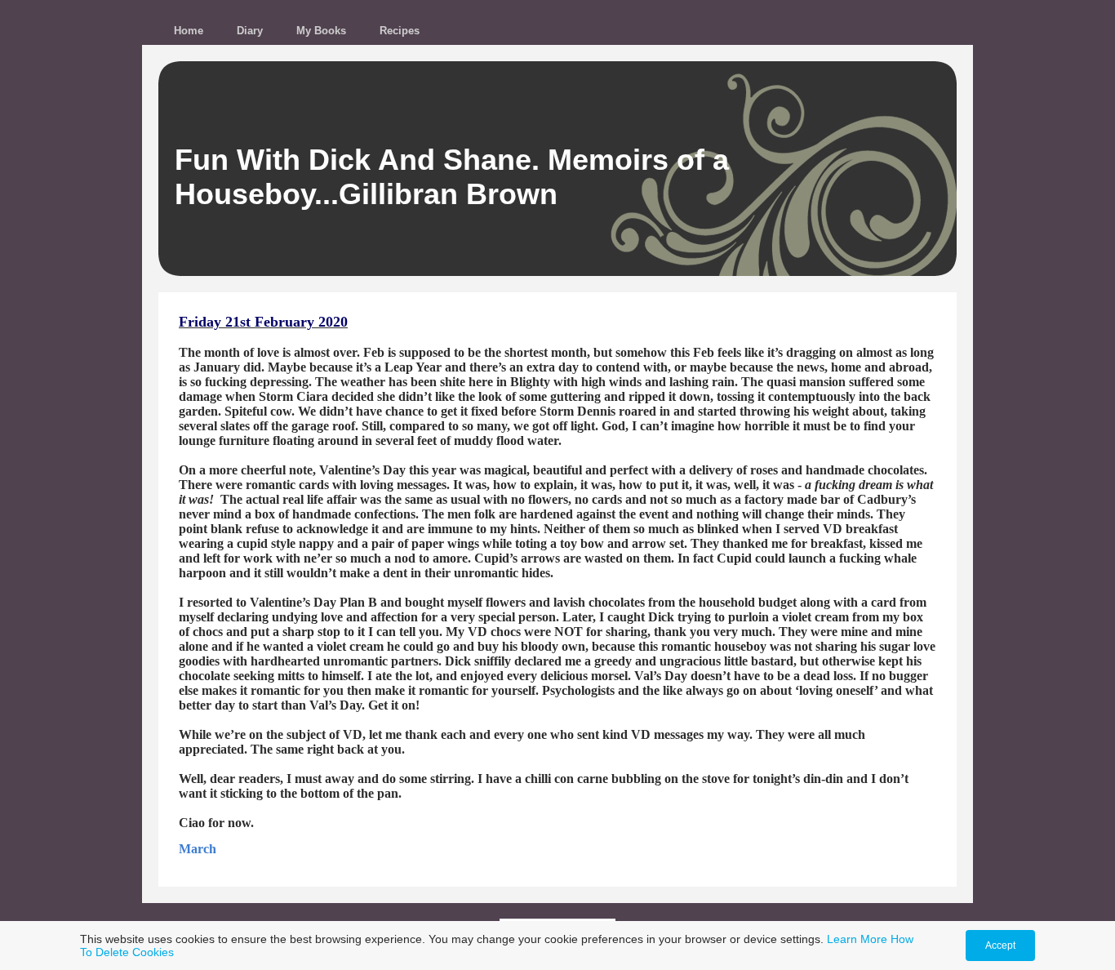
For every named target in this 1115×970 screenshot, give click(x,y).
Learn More (857, 939)
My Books (321, 30)
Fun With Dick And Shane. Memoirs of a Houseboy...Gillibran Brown (452, 177)
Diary (250, 30)
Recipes (400, 30)
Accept (1000, 945)
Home (188, 30)
